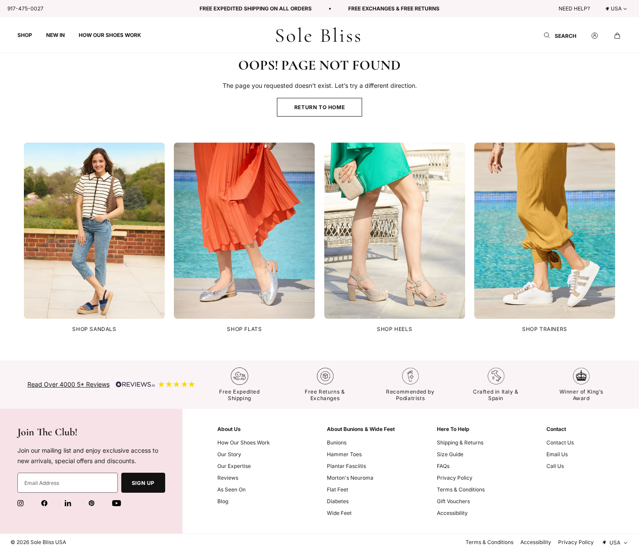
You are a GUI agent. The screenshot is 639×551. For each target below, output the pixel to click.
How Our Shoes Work (243, 442)
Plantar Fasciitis (346, 466)
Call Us (555, 466)
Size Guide (450, 454)
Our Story (229, 454)
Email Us (557, 454)
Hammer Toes (344, 454)
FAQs (443, 466)
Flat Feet (337, 489)
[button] (24, 35)
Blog (222, 501)
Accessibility (452, 513)
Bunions (336, 442)
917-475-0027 (25, 8)
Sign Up (143, 483)
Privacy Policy (455, 477)
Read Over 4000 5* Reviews (68, 384)
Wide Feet (339, 513)
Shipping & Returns (460, 442)
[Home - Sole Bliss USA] (318, 35)
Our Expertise (234, 466)
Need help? (574, 8)
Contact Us (560, 442)
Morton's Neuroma (350, 477)
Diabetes (338, 501)
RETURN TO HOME (319, 107)
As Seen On (231, 489)
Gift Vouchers (453, 501)
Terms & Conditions (461, 489)
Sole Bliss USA (48, 542)
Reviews (227, 477)
